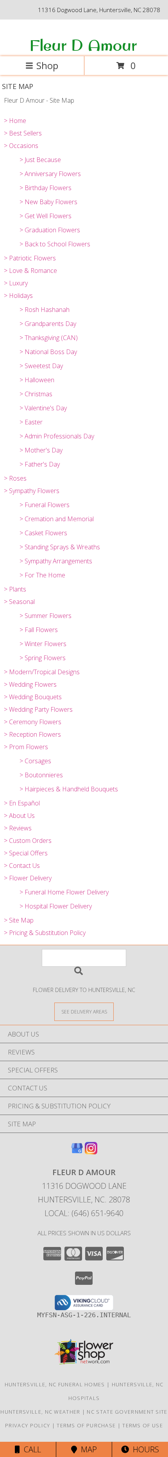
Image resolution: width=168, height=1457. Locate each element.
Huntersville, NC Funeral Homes (55, 1384)
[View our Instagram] (91, 1151)
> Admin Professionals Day (57, 436)
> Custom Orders (28, 840)
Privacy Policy (27, 1425)
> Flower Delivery (28, 878)
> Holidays (18, 295)
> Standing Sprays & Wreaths (60, 547)
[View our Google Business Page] (77, 1151)
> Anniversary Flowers (50, 173)
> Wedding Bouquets (33, 697)
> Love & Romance (30, 270)
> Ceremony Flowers (32, 722)
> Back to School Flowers (55, 244)
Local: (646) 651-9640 (84, 1213)
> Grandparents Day (48, 323)
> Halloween (37, 380)
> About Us (19, 815)
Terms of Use (142, 1425)
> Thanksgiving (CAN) (49, 337)
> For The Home (42, 575)
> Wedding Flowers (30, 684)
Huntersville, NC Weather (40, 1411)
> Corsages (35, 761)
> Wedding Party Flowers (38, 709)
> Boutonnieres (41, 775)
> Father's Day (40, 464)
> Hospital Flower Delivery (56, 906)
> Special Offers (26, 853)
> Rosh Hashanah (45, 309)
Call (30, 1449)
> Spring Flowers (43, 658)
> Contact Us (22, 865)
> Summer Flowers (45, 615)
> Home (15, 120)
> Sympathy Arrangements (56, 561)
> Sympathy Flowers (31, 490)
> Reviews (18, 828)
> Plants (15, 589)
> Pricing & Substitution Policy (45, 932)
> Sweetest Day (41, 366)
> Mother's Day (41, 450)
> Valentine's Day (43, 408)
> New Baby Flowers (48, 202)
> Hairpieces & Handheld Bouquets (69, 789)
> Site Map (19, 920)
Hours (144, 1449)
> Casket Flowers (43, 533)
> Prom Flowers (26, 747)
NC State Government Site (127, 1411)
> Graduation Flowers (50, 230)
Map (87, 1449)
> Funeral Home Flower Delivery (64, 892)
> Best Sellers (23, 133)
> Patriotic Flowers (30, 258)
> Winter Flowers (43, 643)
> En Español (22, 803)
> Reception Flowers (32, 734)
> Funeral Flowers (45, 505)
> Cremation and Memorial (57, 519)
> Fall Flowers (39, 629)
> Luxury (16, 283)
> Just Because (40, 159)
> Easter (31, 422)
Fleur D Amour (83, 45)
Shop (47, 65)
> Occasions (21, 145)
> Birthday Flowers (45, 187)
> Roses (15, 478)
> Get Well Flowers (45, 216)
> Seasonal (19, 601)
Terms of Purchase (86, 1425)
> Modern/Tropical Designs (42, 672)
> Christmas (36, 394)
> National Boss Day (48, 351)
